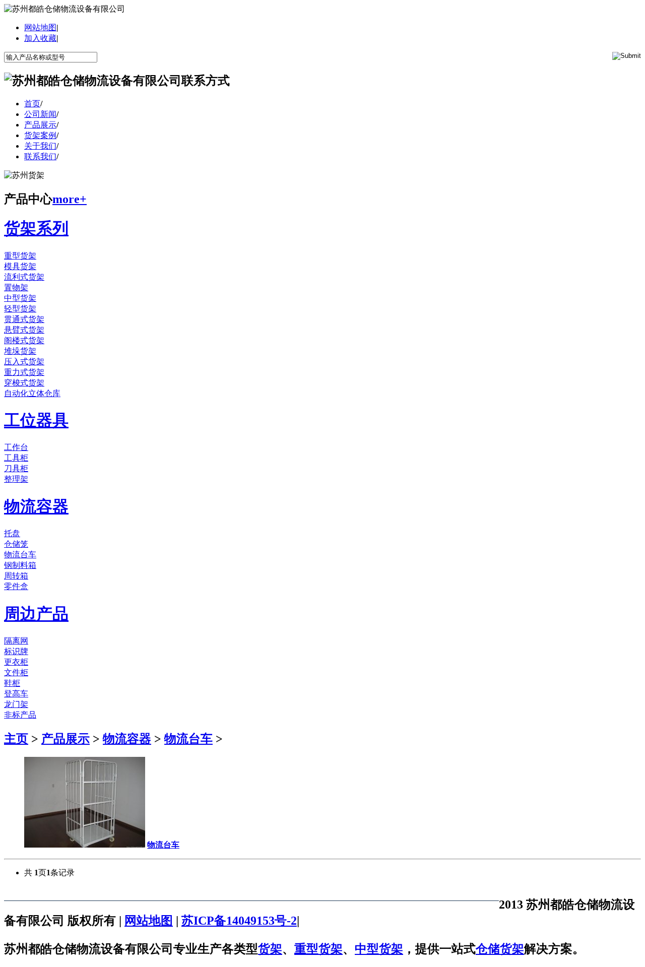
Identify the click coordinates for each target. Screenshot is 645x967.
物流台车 (20, 554)
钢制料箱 (20, 565)
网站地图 (40, 27)
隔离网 (16, 640)
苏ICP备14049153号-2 (239, 920)
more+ (69, 199)
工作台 (16, 447)
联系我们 (40, 156)
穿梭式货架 (24, 382)
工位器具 (36, 420)
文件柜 (16, 672)
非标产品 (20, 715)
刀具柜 (16, 468)
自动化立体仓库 (32, 393)
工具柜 (16, 458)
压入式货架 (24, 361)
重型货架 (20, 255)
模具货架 (20, 266)
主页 (16, 738)
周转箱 (16, 575)
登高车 (16, 693)
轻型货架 (20, 308)
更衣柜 (16, 662)
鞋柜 (12, 683)
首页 (32, 103)
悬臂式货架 (24, 330)
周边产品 (36, 614)
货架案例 (40, 135)
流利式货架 (24, 277)
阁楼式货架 (24, 340)
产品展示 (40, 124)
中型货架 (20, 298)
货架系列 (36, 228)
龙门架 (16, 704)
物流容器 (36, 506)
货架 (270, 948)
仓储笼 (16, 544)
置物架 (16, 287)
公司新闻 (40, 114)
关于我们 (40, 146)
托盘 (12, 533)
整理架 (16, 479)
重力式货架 (24, 372)
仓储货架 (500, 948)
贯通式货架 (24, 319)
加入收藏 (40, 38)
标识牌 (16, 651)
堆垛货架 (20, 351)
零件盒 (16, 586)
